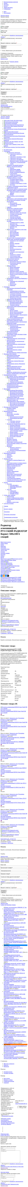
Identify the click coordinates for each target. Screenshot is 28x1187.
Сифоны (9, 207)
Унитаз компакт (14, 215)
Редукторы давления (15, 436)
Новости (6, 1065)
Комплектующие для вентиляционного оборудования (15, 400)
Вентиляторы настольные (17, 394)
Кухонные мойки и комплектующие (16, 190)
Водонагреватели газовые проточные (17, 352)
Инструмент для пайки (13, 414)
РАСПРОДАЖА (18, 120)
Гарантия (6, 1082)
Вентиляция (15, 131)
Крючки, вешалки (14, 243)
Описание (3, 564)
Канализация (10, 415)
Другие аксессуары (15, 256)
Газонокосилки (11, 468)
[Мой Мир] (6, 576)
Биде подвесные (14, 232)
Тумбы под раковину (15, 175)
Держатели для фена (15, 254)
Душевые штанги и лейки (17, 222)
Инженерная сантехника (10, 411)
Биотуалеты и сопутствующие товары (17, 198)
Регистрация (7, 13)
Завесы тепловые (11, 335)
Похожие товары (5, 570)
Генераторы (10, 470)
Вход (5, 11)
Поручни (12, 250)
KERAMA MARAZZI (15, 486)
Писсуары (12, 236)
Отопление (14, 123)
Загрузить (3, 606)
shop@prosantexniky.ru (6, 106)
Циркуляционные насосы (13, 368)
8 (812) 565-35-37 (5, 1135)
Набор (2, 561)
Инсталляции (13, 203)
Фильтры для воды (12, 439)
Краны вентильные (15, 426)
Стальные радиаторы (15, 293)
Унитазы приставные (15, 218)
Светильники (13, 173)
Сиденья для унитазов (16, 214)
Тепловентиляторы (12, 333)
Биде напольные (14, 233)
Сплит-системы (14, 380)
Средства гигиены (20, 147)
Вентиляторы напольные (16, 391)
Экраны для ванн (14, 277)
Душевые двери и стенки (16, 180)
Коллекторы (10, 437)
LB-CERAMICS (14, 485)
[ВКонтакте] (1, 576)
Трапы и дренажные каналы (17, 186)
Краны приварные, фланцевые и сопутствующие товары (18, 430)
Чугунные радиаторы (15, 295)
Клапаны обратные (15, 425)
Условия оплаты (8, 1071)
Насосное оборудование (10, 354)
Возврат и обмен (8, 1080)
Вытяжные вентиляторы (16, 393)
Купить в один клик (18, 1166)
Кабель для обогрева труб (13, 465)
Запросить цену (14, 620)
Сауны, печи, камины (9, 495)
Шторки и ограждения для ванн (18, 272)
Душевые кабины (14, 182)
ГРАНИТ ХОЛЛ (14, 493)
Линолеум (9, 456)
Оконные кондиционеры (16, 382)
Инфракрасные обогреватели (14, 464)
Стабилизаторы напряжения (14, 481)
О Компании (7, 9)
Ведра (11, 253)
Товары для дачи (18, 141)
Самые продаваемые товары (8, 904)
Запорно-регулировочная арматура (16, 423)
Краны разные (14, 432)
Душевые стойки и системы (17, 225)
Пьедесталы (13, 284)
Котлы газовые (14, 310)
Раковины (12, 285)
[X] (8, 576)
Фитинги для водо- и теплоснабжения (15, 448)
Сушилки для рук (22, 376)
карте (9, 631)
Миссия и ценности (9, 1063)
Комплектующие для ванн (17, 271)
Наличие (3, 571)
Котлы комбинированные (17, 317)
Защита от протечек (12, 440)
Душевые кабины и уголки (14, 177)
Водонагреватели (19, 124)
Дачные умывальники (13, 471)
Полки (11, 247)
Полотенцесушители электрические (15, 263)
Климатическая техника (10, 375)
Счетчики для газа (15, 422)
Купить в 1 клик (14, 621)
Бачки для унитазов (15, 211)
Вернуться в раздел (6, 558)
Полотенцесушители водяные (18, 261)
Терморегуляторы (14, 305)
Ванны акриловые (15, 267)
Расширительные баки (13, 356)
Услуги (5, 6)
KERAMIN (13, 488)
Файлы (2, 572)
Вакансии (6, 1066)
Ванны (14, 265)
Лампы (14, 408)
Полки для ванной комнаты (17, 172)
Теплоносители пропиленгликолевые (15, 326)
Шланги (12, 228)
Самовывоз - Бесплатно (7, 633)
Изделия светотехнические (11, 407)
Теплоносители (21, 324)
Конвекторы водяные (15, 298)
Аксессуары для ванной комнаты (15, 239)
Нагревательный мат (15, 303)
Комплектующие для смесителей (18, 161)
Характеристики (5, 565)
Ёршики (12, 245)
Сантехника (15, 122)
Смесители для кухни (15, 158)
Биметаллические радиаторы (17, 292)
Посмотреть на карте (7, 1116)
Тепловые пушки (22, 334)
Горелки (12, 309)
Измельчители (10, 472)
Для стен (9, 489)
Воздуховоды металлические (17, 402)
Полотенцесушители (12, 260)
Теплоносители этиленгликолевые (15, 329)
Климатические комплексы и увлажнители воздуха (14, 386)
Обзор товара (4, 560)
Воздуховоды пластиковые (17, 404)
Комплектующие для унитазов (18, 212)
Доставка (6, 4)
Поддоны (12, 184)
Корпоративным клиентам (11, 2)
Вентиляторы (19, 390)
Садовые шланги (21, 463)
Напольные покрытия (9, 453)
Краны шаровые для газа (16, 435)
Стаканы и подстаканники (17, 251)
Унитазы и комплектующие (14, 210)
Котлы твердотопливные (16, 312)
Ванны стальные (14, 268)
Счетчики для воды (15, 421)
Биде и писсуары (21, 229)
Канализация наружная (16, 418)
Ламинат (9, 454)
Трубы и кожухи (11, 451)
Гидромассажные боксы (16, 179)
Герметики (10, 412)
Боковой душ (13, 226)
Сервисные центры (9, 1081)
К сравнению (13, 719)
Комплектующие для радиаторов (18, 296)
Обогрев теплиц (11, 467)
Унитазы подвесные (15, 217)
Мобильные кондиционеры (17, 379)
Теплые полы (19, 300)
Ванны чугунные (14, 270)
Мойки (12, 194)
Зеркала (12, 168)
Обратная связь (5, 1134)
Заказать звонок (5, 15)
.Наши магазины (8, 7)
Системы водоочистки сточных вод (16, 479)
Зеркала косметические (16, 257)
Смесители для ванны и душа (18, 156)
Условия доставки (8, 1073)
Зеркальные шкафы (15, 169)
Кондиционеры (21, 377)
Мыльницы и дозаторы (16, 246)
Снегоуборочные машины (14, 478)
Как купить (7, 1078)
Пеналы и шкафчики (15, 170)
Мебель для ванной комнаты (14, 166)
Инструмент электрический (14, 474)
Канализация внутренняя (16, 416)
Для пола (9, 484)
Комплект (3, 563)
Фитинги (9, 446)
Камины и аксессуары (13, 502)
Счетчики (9, 419)
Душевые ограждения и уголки (18, 183)
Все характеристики (6, 598)
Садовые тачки (11, 477)
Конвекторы (18, 299)
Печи (12, 496)
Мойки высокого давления (14, 475)
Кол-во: (3, 623)
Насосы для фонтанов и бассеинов (16, 373)
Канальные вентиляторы (16, 395)
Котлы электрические (15, 313)
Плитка (11, 143)
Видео (2, 574)
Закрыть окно (4, 58)
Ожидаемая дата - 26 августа (8, 629)
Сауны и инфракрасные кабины (15, 498)
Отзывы (3, 568)
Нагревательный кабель (16, 302)
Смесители (17, 152)
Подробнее (21, 718)
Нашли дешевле (14, 624)
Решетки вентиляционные (17, 405)
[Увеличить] (14, 578)
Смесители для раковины (16, 159)
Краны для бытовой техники (17, 428)
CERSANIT (13, 491)
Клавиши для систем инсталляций (15, 205)
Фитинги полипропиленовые (18, 450)
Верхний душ (13, 224)
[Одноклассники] (4, 576)
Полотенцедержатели (15, 249)
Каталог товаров (5, 116)
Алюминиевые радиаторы (17, 291)
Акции (5, 3)
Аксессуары (13, 231)
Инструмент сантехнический (14, 442)
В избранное (4, 721)
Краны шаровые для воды (17, 433)
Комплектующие (14, 235)
